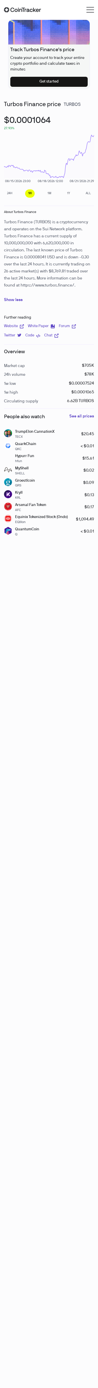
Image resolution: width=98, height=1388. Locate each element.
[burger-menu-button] (90, 10)
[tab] (9, 193)
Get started (49, 81)
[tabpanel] (27, 123)
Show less (13, 300)
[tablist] (49, 193)
